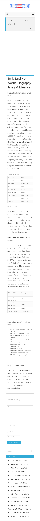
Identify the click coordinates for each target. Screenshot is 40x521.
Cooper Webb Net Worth (20, 498)
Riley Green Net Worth (19, 468)
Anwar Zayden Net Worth (20, 487)
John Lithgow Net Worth (20, 483)
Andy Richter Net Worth (20, 501)
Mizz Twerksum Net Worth (21, 494)
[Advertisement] (20, 52)
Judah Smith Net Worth (19, 464)
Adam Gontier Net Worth (20, 516)
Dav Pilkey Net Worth (19, 460)
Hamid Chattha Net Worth (20, 512)
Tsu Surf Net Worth (18, 472)
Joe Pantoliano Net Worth (20, 479)
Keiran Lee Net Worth (19, 490)
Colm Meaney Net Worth (20, 475)
